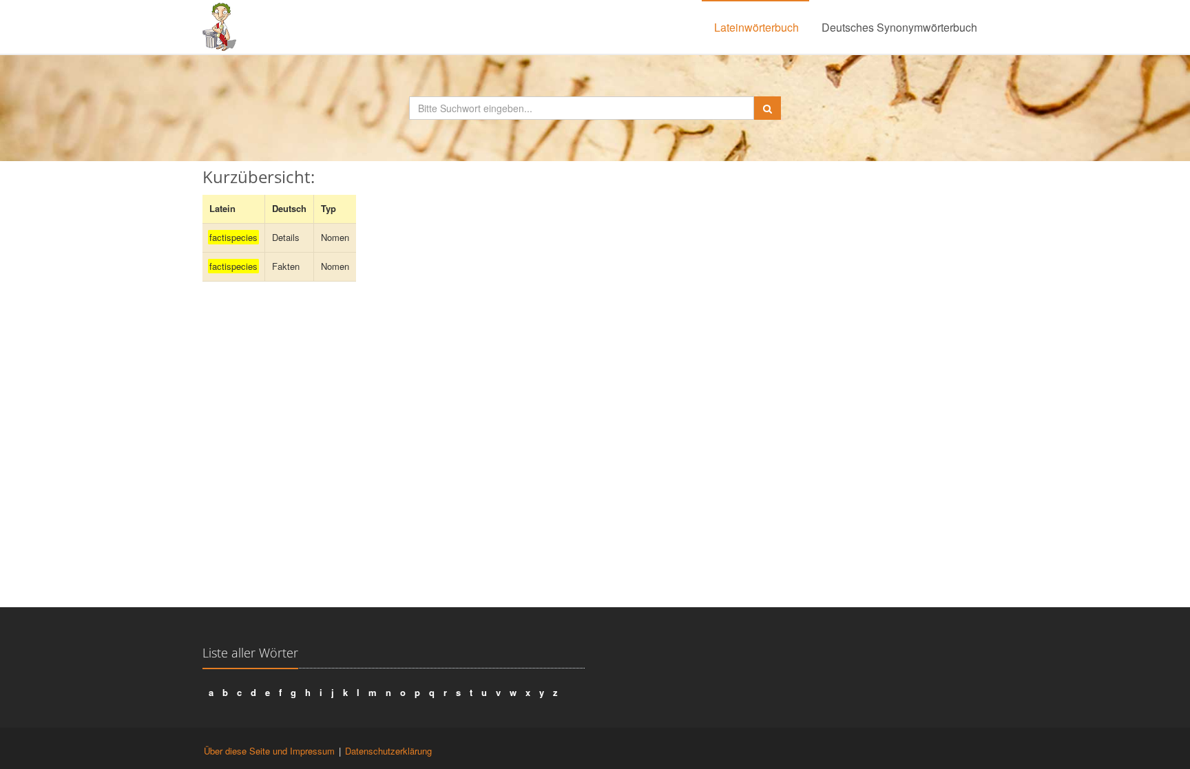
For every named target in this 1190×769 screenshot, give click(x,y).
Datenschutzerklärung (388, 750)
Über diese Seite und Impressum (269, 750)
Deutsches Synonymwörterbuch (899, 27)
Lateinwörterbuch (756, 27)
